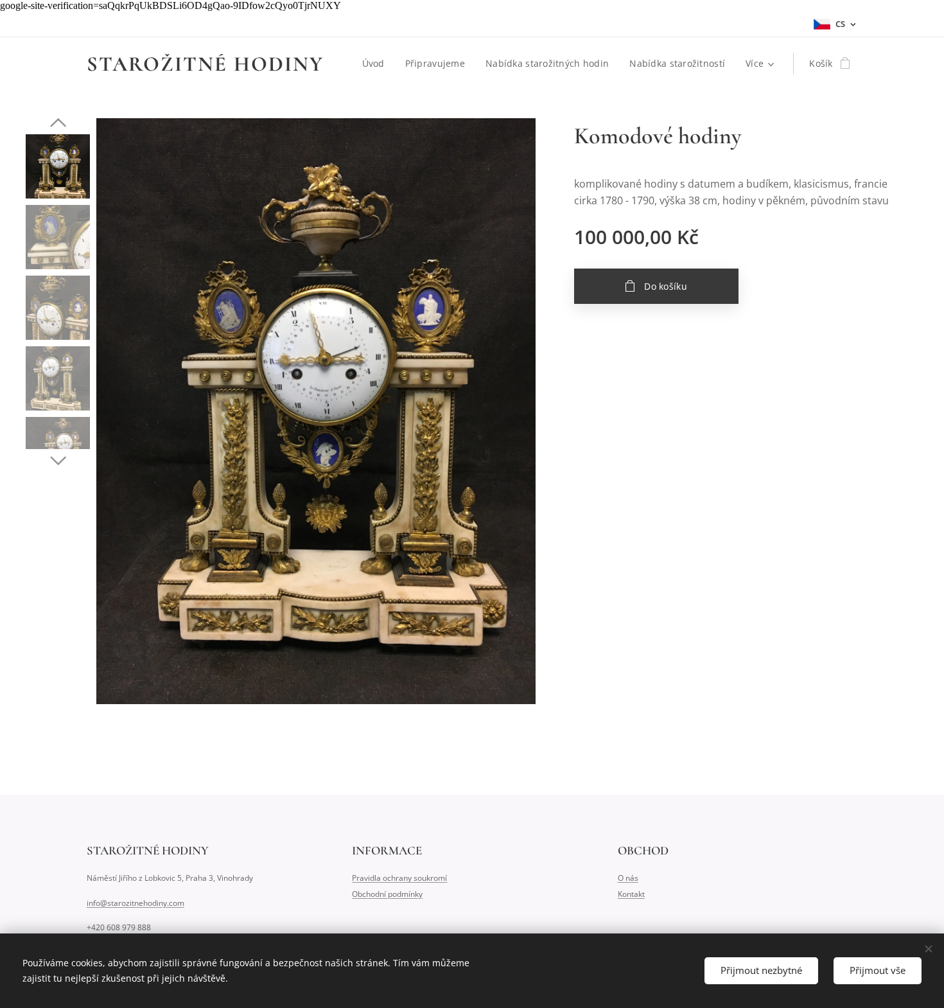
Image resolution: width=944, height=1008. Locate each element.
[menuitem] (377, 64)
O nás (628, 877)
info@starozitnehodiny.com (135, 902)
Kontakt (631, 894)
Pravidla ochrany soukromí (399, 877)
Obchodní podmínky (387, 894)
